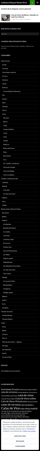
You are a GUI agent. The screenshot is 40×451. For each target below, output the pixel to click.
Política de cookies (29, 431)
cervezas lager (5, 413)
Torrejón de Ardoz (9, 194)
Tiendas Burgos (7, 315)
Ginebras (5, 80)
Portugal (5, 346)
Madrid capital (8, 258)
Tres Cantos (7, 273)
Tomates (5, 106)
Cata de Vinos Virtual (11, 401)
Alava (4, 327)
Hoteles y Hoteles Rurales (9, 179)
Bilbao (4, 216)
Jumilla (5, 141)
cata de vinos (26, 395)
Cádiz (5, 125)
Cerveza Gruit (5, 411)
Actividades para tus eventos (10, 371)
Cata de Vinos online (26, 398)
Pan (3, 95)
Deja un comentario (25, 19)
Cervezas (5, 68)
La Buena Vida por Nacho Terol (14, 2)
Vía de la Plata (7, 357)
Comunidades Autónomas (11, 91)
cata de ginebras (23, 392)
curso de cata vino (19, 415)
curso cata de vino (7, 415)
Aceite (4, 65)
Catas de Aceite (32, 401)
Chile (5, 137)
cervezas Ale (15, 411)
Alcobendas (7, 224)
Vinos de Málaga (8, 171)
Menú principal (37, 2)
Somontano (7, 156)
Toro (4, 160)
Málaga (4, 277)
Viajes (3, 323)
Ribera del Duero (9, 148)
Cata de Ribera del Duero (9, 396)
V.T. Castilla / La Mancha (11, 163)
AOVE (22, 389)
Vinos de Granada (9, 167)
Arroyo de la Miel (9, 281)
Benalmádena (7, 285)
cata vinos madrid (28, 408)
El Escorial (6, 243)
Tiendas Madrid (7, 319)
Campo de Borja (8, 129)
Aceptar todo (20, 436)
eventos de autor (9, 419)
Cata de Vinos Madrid (8, 399)
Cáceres (4, 334)
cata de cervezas (9, 392)
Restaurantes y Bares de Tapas (11, 209)
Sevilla (4, 300)
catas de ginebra (27, 405)
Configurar (20, 446)
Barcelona (5, 213)
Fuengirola (6, 289)
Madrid (4, 186)
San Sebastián (6, 349)
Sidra (4, 103)
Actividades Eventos (10, 389)
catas (24, 401)
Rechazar (20, 441)
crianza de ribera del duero (19, 413)
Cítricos (4, 76)
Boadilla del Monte (9, 228)
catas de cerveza (10, 404)
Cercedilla (6, 232)
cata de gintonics (33, 392)
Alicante (6, 118)
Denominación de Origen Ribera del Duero (15, 417)
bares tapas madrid (30, 389)
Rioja (5, 152)
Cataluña (5, 182)
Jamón (4, 84)
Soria (4, 201)
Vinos (4, 114)
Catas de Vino (10, 408)
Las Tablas (6, 254)
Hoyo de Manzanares (10, 251)
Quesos (4, 99)
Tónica (4, 110)
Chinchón (6, 190)
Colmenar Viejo (8, 239)
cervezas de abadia (25, 411)
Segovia (4, 197)
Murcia (4, 338)
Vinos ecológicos (8, 175)
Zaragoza (5, 308)
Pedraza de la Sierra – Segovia (12, 342)
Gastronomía (5, 61)
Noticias (5, 87)
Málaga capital (8, 292)
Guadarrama (7, 247)
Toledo (4, 205)
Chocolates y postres (9, 72)
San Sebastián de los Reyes (11, 266)
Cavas (5, 133)
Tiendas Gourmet (6, 311)
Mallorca (6, 144)
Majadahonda (7, 262)
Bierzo (5, 122)
